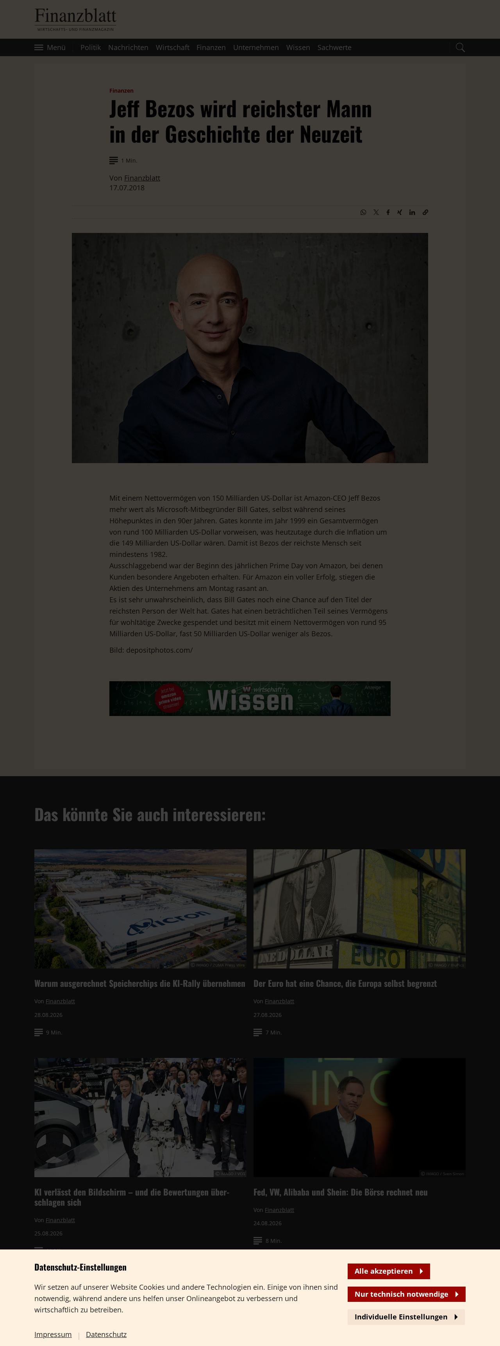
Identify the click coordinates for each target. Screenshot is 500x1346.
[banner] (250, 673)
